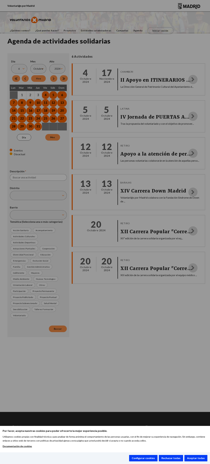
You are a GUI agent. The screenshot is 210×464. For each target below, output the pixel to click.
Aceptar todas (196, 458)
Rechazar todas (170, 458)
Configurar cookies (143, 458)
